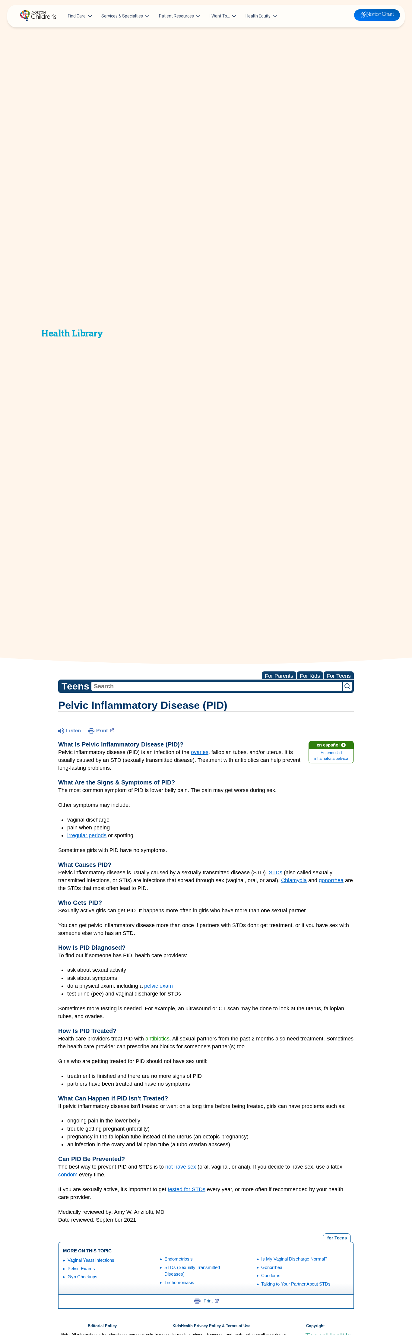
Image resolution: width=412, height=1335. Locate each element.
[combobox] (216, 686)
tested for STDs (186, 1189)
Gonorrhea (271, 1267)
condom (68, 1175)
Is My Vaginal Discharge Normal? (294, 1258)
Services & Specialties (122, 16)
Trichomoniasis (179, 1282)
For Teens (339, 676)
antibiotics (157, 1039)
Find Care (77, 16)
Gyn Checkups (82, 1276)
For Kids (310, 676)
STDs (275, 872)
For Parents (279, 676)
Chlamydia (294, 880)
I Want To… (220, 16)
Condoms (270, 1275)
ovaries (199, 752)
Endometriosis (178, 1258)
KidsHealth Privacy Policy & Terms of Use (211, 1326)
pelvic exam (158, 986)
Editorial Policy (102, 1326)
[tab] (337, 1237)
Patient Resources (176, 16)
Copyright (315, 1326)
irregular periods (86, 835)
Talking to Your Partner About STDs (296, 1283)
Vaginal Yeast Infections (91, 1260)
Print (102, 731)
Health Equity (258, 16)
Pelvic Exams (81, 1268)
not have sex (180, 1167)
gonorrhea (331, 880)
